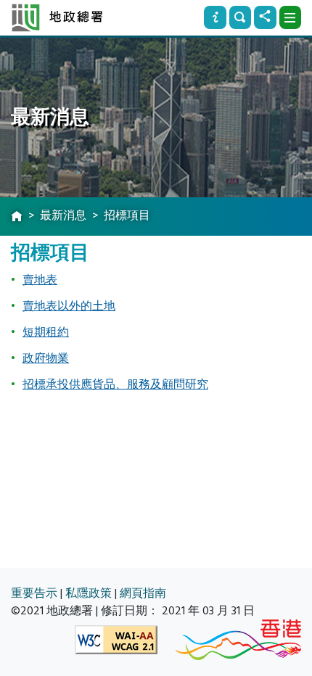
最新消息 (63, 215)
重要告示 (34, 593)
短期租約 (45, 332)
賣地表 (39, 280)
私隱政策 (88, 593)
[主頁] (16, 217)
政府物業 (45, 358)
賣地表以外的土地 (68, 306)
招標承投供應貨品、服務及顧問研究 (115, 384)
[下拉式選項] (290, 17)
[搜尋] (240, 17)
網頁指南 (143, 593)
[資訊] (215, 17)
